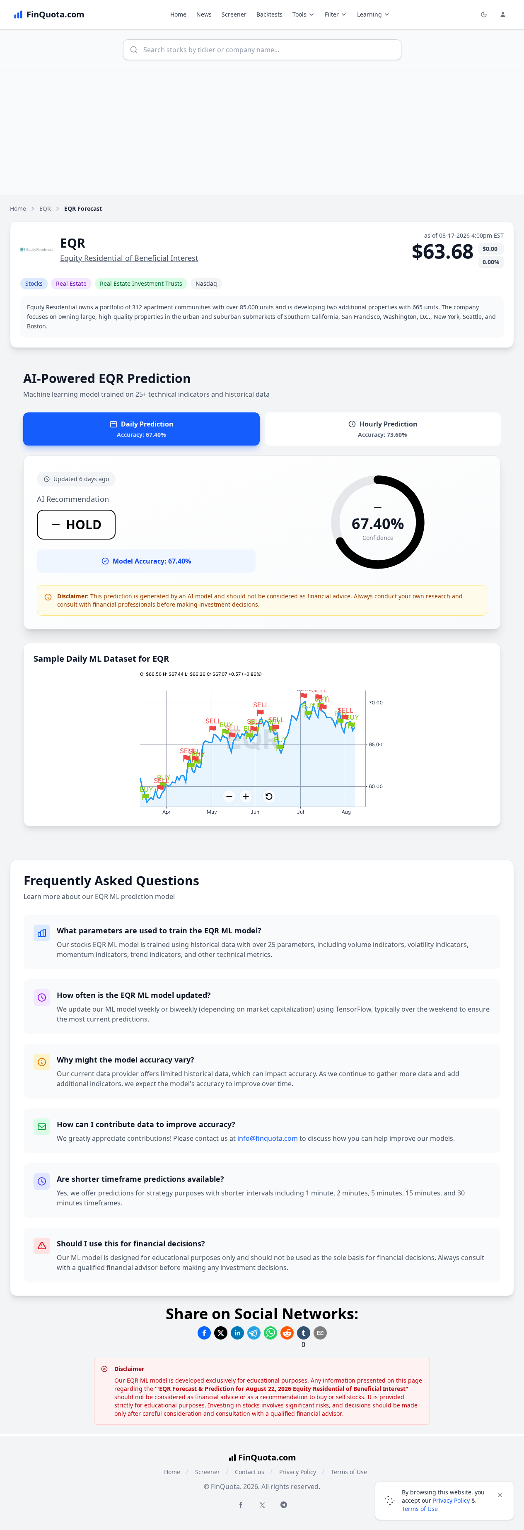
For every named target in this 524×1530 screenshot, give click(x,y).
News (204, 14)
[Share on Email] (320, 1333)
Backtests (269, 14)
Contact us (249, 1472)
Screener (234, 14)
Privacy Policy (297, 1472)
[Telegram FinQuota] (283, 1504)
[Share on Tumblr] (303, 1333)
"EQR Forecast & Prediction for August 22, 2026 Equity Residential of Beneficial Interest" (282, 1389)
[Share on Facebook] (204, 1333)
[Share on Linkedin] (237, 1333)
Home (178, 14)
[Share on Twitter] (220, 1333)
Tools (299, 14)
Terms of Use (349, 1472)
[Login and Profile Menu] (503, 14)
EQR (45, 208)
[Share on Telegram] (254, 1333)
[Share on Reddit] (287, 1333)
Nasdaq (206, 283)
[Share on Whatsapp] (270, 1333)
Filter (332, 14)
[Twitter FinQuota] (262, 1505)
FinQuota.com (267, 1457)
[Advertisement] (262, 132)
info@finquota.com (267, 1138)
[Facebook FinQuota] (240, 1504)
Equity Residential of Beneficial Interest (129, 258)
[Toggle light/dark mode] (484, 14)
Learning (369, 14)
